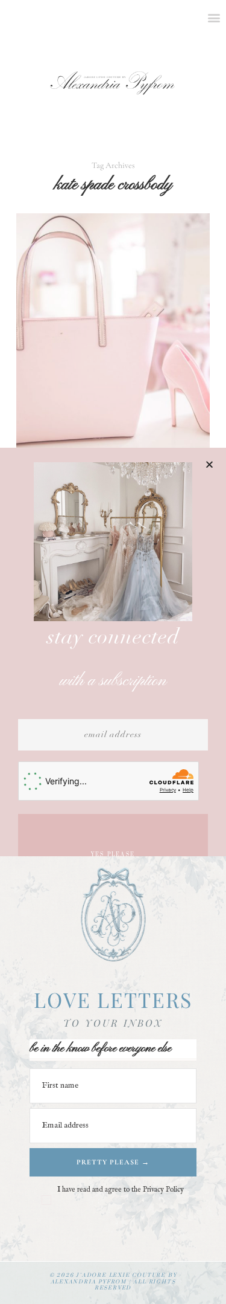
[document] (113, 652)
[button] (209, 464)
